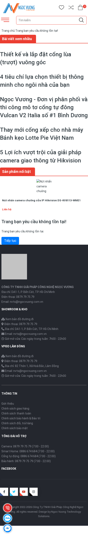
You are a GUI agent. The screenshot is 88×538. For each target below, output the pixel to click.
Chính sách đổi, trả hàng (17, 423)
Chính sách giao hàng (15, 408)
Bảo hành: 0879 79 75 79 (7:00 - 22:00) (26, 461)
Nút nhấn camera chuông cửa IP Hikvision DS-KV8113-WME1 (41, 200)
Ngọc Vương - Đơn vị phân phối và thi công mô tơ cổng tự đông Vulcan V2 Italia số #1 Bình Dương (44, 107)
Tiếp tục (10, 241)
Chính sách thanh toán (16, 413)
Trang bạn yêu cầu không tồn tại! (36, 30)
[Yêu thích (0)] (61, 8)
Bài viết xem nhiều (17, 39)
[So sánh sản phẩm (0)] (70, 8)
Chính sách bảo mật (14, 428)
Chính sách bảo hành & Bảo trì (20, 418)
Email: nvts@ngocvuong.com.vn (26, 333)
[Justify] (81, 20)
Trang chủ (8, 30)
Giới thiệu (7, 403)
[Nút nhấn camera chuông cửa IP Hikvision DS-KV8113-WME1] (44, 186)
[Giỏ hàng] (80, 8)
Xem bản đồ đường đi (19, 319)
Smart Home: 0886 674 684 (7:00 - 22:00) (28, 451)
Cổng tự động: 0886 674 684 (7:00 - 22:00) (28, 456)
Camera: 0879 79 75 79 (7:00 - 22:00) (25, 446)
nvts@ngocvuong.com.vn (26, 301)
